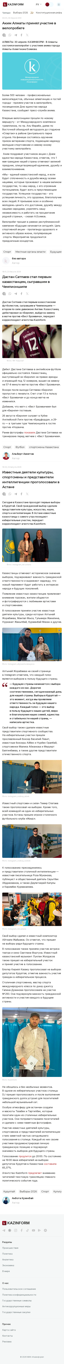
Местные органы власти (30, 251)
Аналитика (7, 1259)
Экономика (8, 1265)
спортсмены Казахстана (44, 447)
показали (29, 432)
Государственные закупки (16, 1312)
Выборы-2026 (20, 12)
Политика (7, 1253)
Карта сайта (9, 1330)
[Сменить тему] (49, 4)
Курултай (9, 1191)
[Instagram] (4, 35)
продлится (25, 1156)
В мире (6, 1271)
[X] (27, 35)
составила (50, 1163)
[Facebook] (21, 35)
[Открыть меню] (59, 4)
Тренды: (6, 12)
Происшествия (10, 1247)
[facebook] (21, 1230)
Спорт (7, 251)
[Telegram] (15, 35)
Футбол (20, 447)
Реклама (6, 1341)
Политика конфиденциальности (19, 1294)
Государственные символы (17, 1300)
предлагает (35, 1172)
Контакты (7, 1335)
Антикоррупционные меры (16, 1306)
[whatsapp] (10, 35)
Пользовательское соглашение (19, 1288)
